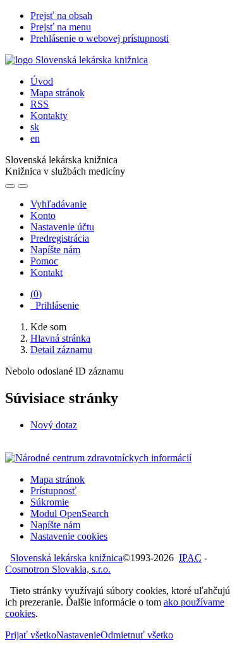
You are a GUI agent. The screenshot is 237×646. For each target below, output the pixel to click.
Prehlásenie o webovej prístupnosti (99, 38)
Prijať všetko (30, 635)
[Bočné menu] (10, 186)
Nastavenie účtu (62, 226)
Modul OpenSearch (69, 513)
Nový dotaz (53, 424)
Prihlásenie (54, 305)
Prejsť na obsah (61, 15)
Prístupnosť (53, 490)
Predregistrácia (59, 238)
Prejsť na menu (60, 27)
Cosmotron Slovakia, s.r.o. (58, 569)
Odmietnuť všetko (136, 635)
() (36, 294)
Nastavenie (78, 635)
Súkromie (49, 502)
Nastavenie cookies (68, 536)
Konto (43, 215)
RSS (39, 104)
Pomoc (44, 261)
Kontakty (49, 115)
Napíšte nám (55, 249)
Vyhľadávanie (58, 204)
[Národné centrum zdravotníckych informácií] (98, 457)
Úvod (41, 81)
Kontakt (46, 272)
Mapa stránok (57, 92)
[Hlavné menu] (23, 186)
